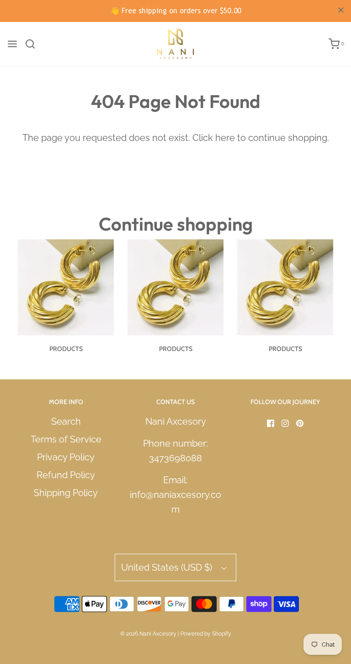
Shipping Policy (66, 492)
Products (66, 349)
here (225, 137)
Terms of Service (66, 439)
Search (66, 421)
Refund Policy (66, 475)
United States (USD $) (167, 567)
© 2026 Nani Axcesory (148, 634)
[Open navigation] (12, 44)
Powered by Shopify (206, 634)
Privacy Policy (66, 457)
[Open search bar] (34, 44)
